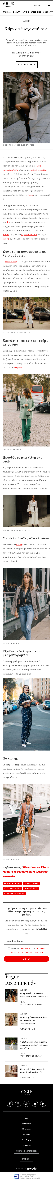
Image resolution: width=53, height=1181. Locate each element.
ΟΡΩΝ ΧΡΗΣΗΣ (26, 948)
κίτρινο (18, 367)
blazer (19, 544)
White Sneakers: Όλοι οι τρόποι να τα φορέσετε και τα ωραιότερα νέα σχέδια (26, 872)
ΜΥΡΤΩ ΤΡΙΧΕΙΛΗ (27, 1029)
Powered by (21, 1169)
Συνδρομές (27, 1145)
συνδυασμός (11, 261)
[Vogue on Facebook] (10, 1103)
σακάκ (6, 234)
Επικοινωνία (26, 1124)
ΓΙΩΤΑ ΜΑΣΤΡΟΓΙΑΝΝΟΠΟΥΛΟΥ (26, 53)
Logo (26, 1093)
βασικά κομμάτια (38, 169)
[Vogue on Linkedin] (43, 1103)
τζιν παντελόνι (29, 234)
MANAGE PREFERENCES (27, 1151)
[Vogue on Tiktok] (27, 1103)
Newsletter (26, 1129)
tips (8, 222)
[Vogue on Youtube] (35, 1103)
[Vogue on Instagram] (18, 1103)
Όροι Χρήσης (26, 1140)
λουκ (30, 194)
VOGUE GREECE (27, 1077)
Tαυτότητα (26, 1134)
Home (26, 1118)
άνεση (6, 238)
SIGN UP (26, 959)
